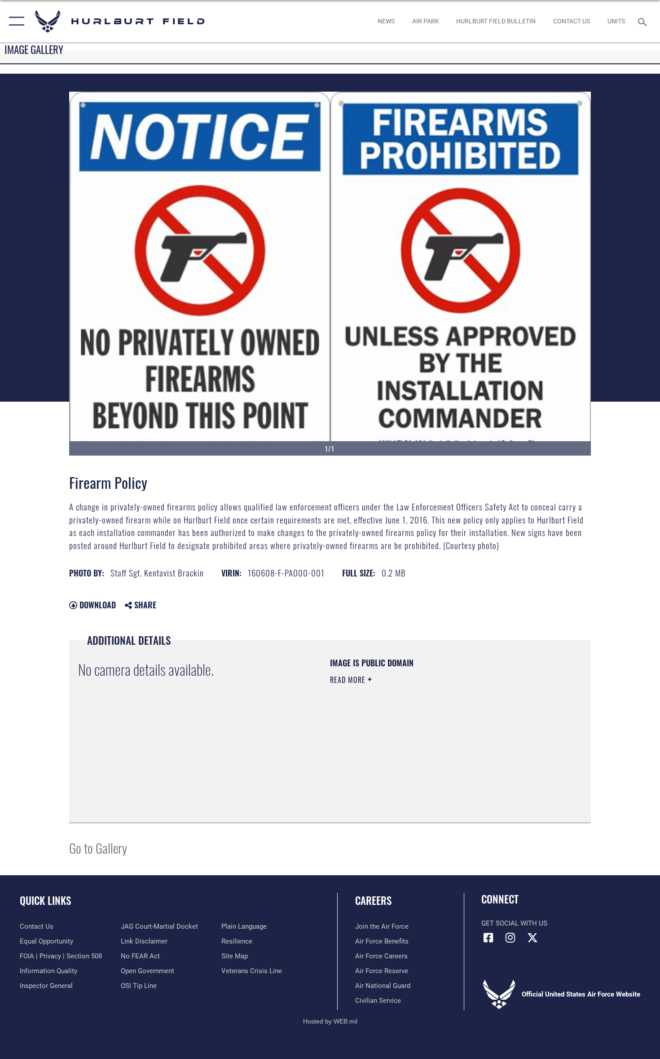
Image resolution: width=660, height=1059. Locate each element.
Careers (373, 900)
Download (96, 605)
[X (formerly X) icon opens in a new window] (532, 937)
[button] (14, 21)
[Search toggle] (643, 21)
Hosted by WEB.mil (330, 1021)
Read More (349, 679)
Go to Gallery (98, 847)
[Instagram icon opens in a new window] (510, 937)
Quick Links (45, 900)
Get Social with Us (514, 923)
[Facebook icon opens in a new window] (488, 937)
